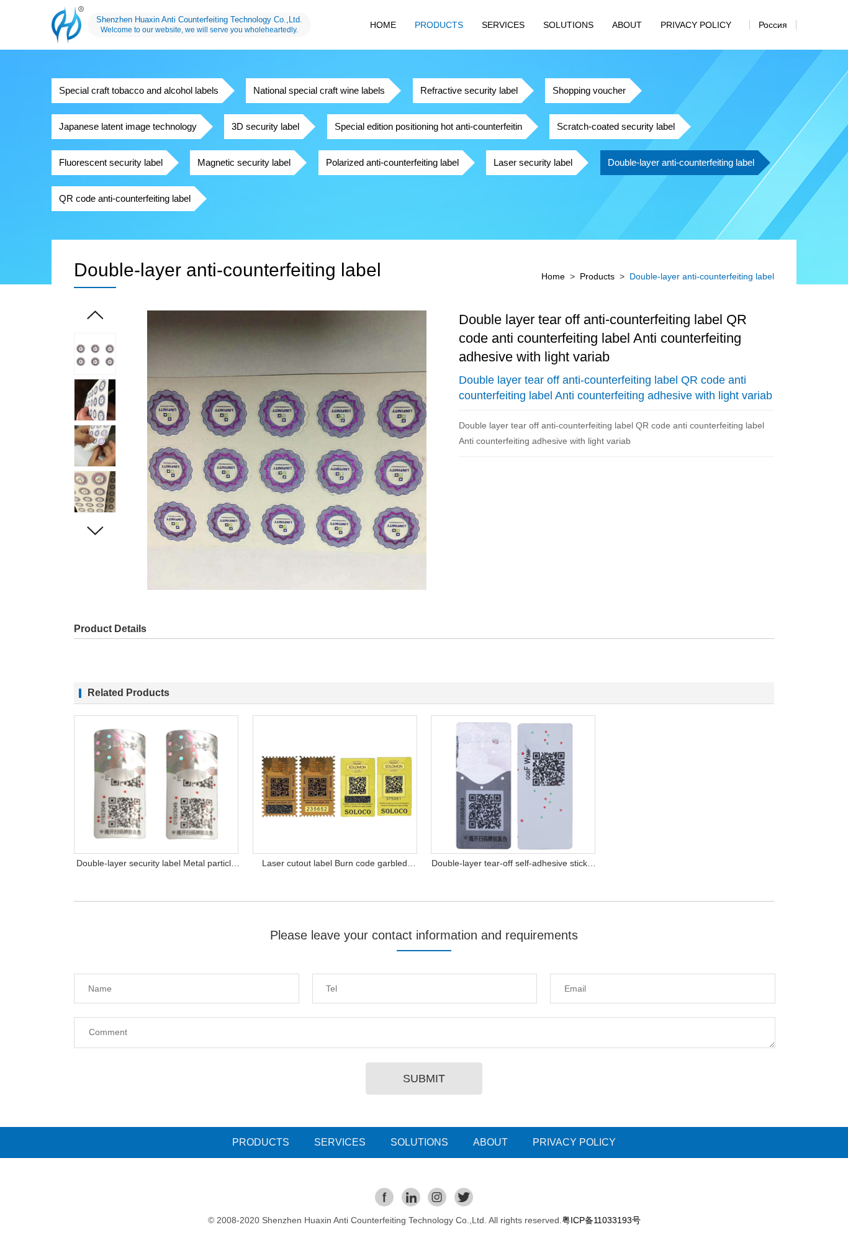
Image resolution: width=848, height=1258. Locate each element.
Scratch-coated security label (616, 126)
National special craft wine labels (319, 90)
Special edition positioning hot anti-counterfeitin (428, 126)
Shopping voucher (589, 90)
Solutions (568, 25)
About (627, 25)
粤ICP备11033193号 (601, 1220)
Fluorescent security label (111, 162)
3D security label (265, 126)
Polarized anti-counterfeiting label (392, 162)
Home (383, 25)
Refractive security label (469, 90)
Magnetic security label (244, 162)
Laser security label (533, 162)
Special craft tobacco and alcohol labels (139, 90)
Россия (773, 25)
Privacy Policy (696, 25)
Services (503, 25)
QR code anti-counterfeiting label (125, 198)
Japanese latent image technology (128, 126)
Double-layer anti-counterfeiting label (681, 162)
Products (439, 25)
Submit (424, 1078)
